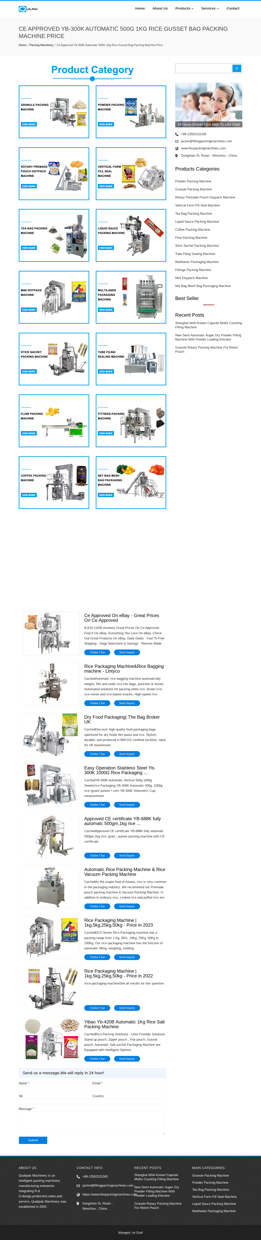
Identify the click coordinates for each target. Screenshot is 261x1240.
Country (98, 1096)
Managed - (125, 1232)
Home (140, 8)
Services (208, 8)
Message (26, 1109)
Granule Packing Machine (193, 189)
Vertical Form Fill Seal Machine (197, 205)
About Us (160, 8)
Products (182, 8)
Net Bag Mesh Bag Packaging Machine (203, 286)
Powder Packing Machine (193, 181)
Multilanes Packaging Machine (197, 262)
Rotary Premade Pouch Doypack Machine (205, 197)
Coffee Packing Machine (192, 229)
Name (24, 1083)
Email (97, 1083)
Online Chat (97, 652)
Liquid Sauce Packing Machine (197, 221)
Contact (233, 8)
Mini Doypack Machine (191, 278)
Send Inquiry (127, 652)
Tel (21, 1096)
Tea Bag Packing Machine (193, 213)
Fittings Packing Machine (193, 270)
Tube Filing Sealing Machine (195, 254)
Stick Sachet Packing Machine (197, 246)
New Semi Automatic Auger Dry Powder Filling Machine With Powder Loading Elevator (156, 1191)
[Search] (236, 68)
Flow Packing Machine (191, 237)
